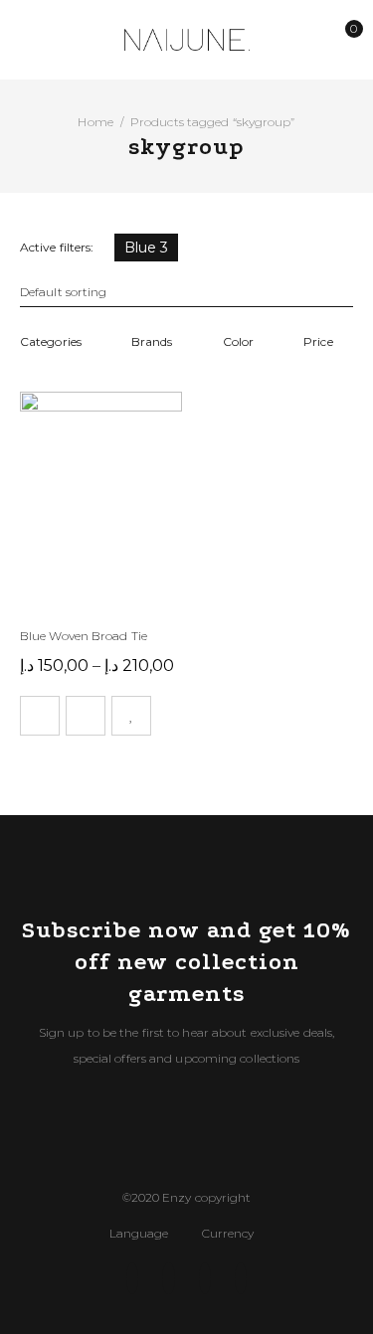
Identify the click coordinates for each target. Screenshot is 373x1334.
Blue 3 (146, 247)
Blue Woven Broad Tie (83, 635)
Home (95, 121)
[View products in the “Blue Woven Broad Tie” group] (40, 716)
